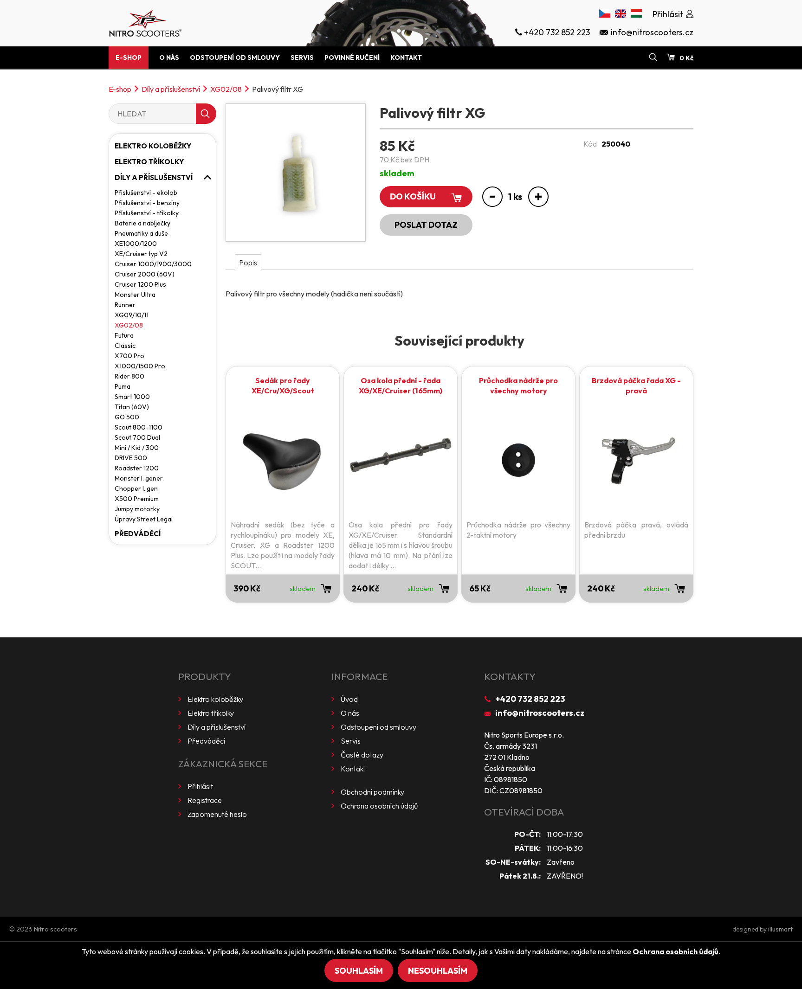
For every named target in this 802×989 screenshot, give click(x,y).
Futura (124, 335)
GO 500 (127, 417)
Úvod (349, 699)
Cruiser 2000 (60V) (145, 274)
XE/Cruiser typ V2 (141, 254)
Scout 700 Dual (137, 437)
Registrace (205, 800)
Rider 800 (129, 376)
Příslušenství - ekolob (146, 192)
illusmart (780, 929)
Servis (302, 57)
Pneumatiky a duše (141, 233)
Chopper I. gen (136, 488)
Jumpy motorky (137, 509)
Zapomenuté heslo (217, 814)
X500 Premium (137, 498)
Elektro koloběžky (153, 145)
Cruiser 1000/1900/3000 (153, 264)
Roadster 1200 (137, 468)
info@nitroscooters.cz (539, 712)
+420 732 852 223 (530, 699)
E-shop (129, 57)
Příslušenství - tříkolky (147, 213)
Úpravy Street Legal (144, 519)
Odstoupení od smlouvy (235, 57)
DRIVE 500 (131, 458)
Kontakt (406, 57)
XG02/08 (226, 89)
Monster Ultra (135, 294)
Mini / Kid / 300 (137, 447)
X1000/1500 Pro (140, 366)
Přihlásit (200, 786)
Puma (122, 386)
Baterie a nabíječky (142, 223)
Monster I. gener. (139, 478)
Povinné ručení (352, 57)
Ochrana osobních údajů (379, 805)
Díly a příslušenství (171, 89)
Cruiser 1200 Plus (140, 284)
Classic (125, 345)
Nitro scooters (55, 929)
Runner (125, 305)
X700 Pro (129, 356)
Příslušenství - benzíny (147, 203)
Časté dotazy (362, 754)
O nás (169, 57)
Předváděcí (138, 533)
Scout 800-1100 (138, 427)
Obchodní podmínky (372, 791)
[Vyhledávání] (653, 57)
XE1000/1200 (136, 243)
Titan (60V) (132, 407)
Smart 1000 (132, 396)
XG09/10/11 (132, 315)
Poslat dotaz (426, 224)
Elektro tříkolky (149, 161)
